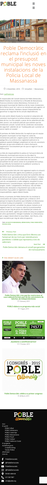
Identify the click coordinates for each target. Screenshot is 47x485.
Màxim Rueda (26, 222)
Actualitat (28, 89)
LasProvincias (9, 94)
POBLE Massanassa (12, 435)
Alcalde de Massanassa (13, 222)
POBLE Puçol (9, 437)
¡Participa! (6, 452)
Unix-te (4, 454)
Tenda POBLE (10, 450)
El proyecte (6, 443)
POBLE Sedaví (10, 439)
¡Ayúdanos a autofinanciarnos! (23, 342)
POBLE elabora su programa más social (23, 306)
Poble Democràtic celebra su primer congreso (23, 393)
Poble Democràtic (36, 222)
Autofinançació (7, 445)
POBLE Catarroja (11, 432)
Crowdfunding (10, 448)
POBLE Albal (9, 428)
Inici (3, 424)
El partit (5, 426)
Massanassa (38, 89)
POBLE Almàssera (11, 430)
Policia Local (6, 224)
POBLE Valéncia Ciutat (13, 441)
